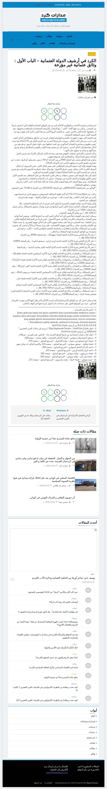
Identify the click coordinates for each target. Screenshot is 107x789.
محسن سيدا (63, 502)
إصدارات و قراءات (67, 43)
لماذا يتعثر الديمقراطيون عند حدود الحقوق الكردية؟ (57, 657)
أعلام (43, 43)
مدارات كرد (63, 443)
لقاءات (52, 43)
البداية (69, 36)
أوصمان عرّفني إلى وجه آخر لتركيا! (63, 602)
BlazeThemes (92, 783)
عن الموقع (39, 5)
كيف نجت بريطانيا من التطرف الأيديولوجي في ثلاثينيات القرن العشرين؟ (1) (47, 700)
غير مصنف (90, 737)
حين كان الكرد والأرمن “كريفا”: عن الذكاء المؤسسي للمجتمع (53, 592)
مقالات (49, 36)
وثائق (34, 43)
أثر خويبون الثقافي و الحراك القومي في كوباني (52, 497)
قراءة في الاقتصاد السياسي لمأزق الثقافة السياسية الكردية (53, 667)
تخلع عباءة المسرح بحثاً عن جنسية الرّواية (55, 438)
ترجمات (38, 36)
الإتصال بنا (48, 5)
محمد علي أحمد (83, 70)
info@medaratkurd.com (57, 773)
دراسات (59, 36)
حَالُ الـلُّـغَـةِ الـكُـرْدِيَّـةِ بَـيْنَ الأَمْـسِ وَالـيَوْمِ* (61, 647)
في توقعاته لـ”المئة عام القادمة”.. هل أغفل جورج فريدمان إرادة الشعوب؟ (48, 612)
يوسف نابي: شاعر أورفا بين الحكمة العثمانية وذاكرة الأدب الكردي (63, 578)
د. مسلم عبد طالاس (60, 486)
